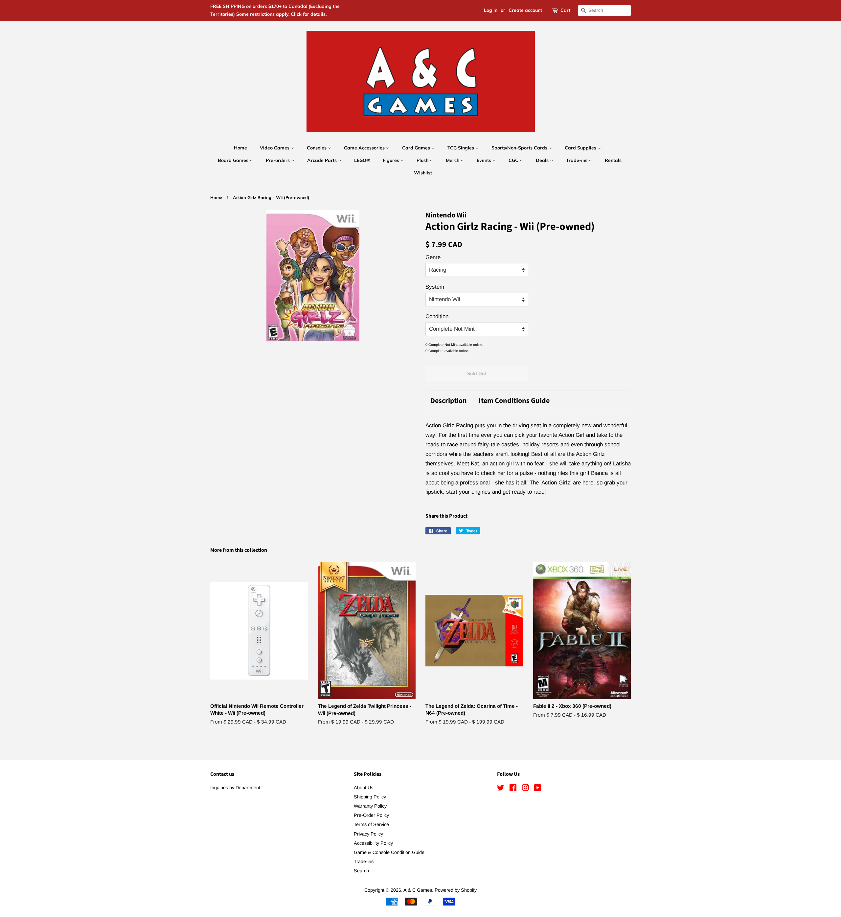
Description (448, 401)
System (434, 287)
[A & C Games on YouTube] (537, 789)
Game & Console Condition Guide (389, 852)
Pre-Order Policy (371, 815)
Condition (436, 316)
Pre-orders (278, 160)
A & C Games (417, 890)
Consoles (317, 148)
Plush (423, 160)
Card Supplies (581, 148)
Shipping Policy (370, 796)
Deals (543, 160)
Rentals (613, 160)
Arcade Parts (322, 160)
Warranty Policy (370, 806)
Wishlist (423, 173)
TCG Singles (461, 148)
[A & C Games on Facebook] (513, 789)
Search (361, 870)
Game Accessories (365, 148)
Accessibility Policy (373, 843)
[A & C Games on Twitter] (500, 789)
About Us (363, 787)
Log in (490, 10)
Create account (525, 10)
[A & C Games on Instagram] (525, 789)
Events (484, 160)
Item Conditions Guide (514, 401)
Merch (453, 160)
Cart (565, 10)
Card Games (416, 148)
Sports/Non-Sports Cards (520, 148)
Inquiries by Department (235, 787)
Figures (391, 160)
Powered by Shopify (456, 890)
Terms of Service (371, 824)
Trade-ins (577, 160)
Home (240, 148)
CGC (514, 160)
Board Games (234, 160)
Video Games (275, 148)
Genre (433, 257)
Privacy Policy (368, 834)
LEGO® (362, 160)
